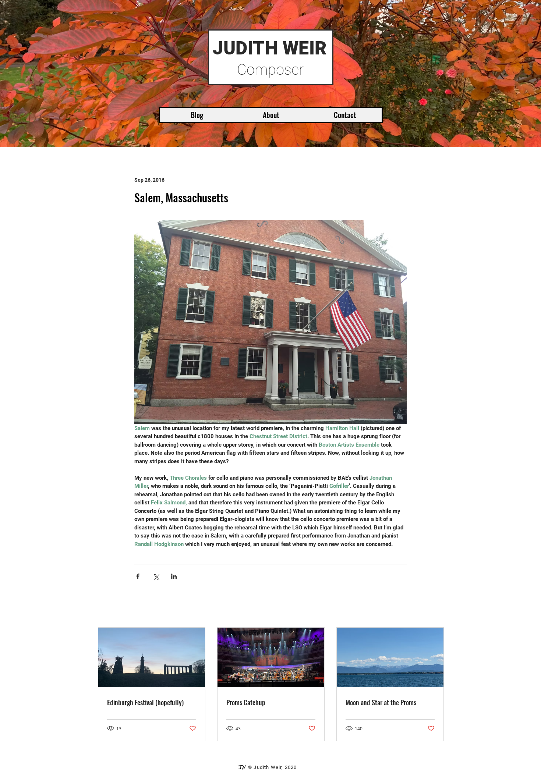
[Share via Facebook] (137, 576)
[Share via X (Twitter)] (155, 576)
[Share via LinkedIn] (173, 576)
